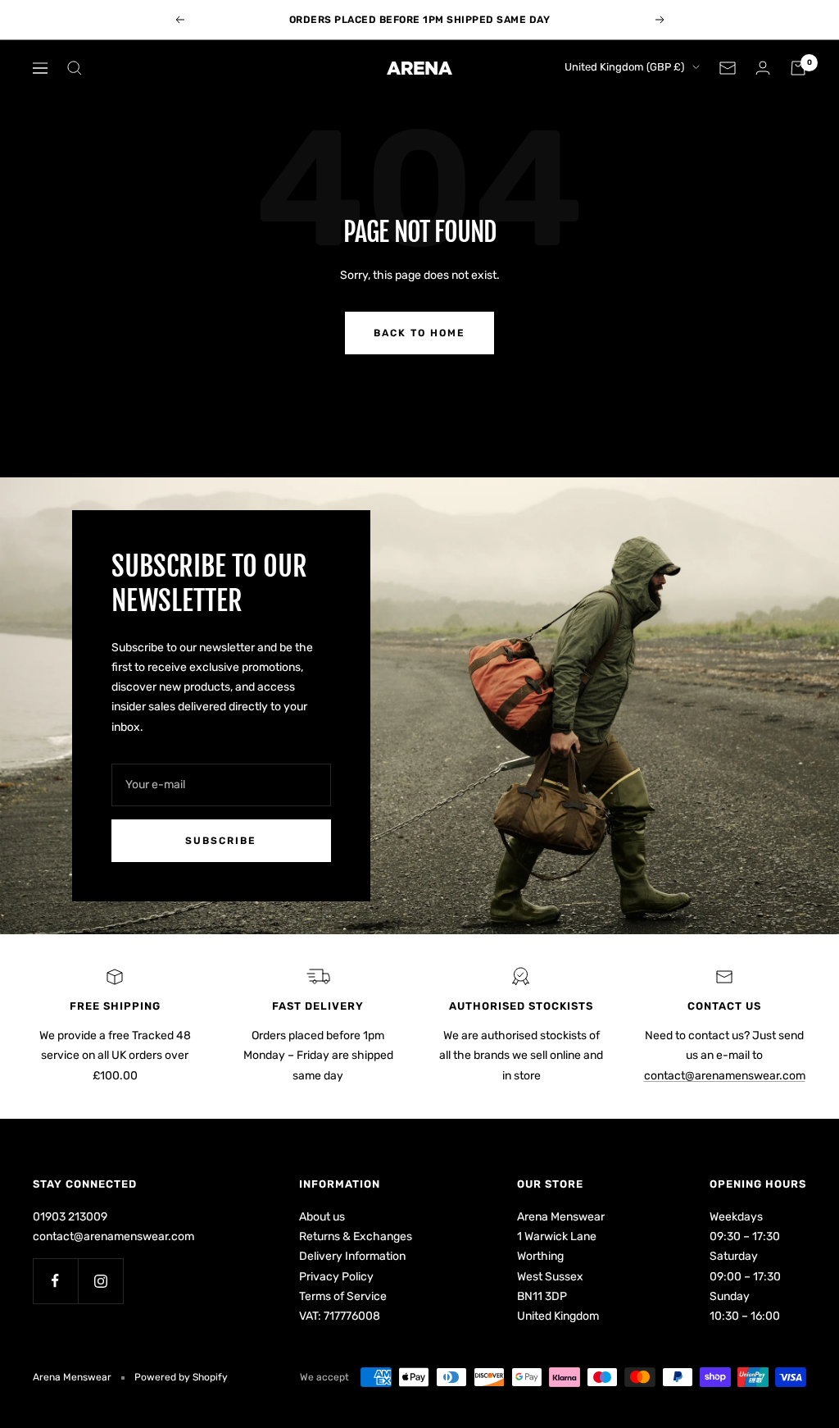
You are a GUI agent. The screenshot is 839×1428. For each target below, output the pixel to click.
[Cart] (798, 68)
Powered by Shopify (181, 1377)
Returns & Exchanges (355, 1236)
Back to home (419, 333)
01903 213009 (70, 1217)
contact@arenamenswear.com (724, 1076)
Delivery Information (352, 1256)
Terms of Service (343, 1296)
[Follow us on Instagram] (100, 1280)
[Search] (74, 68)
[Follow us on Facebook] (55, 1280)
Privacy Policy (336, 1277)
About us (322, 1217)
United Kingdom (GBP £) (624, 67)
